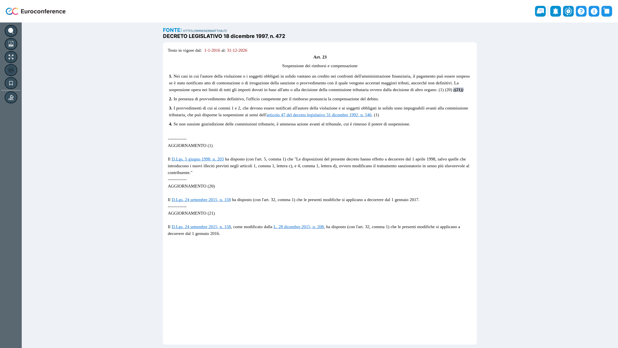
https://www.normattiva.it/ (205, 31)
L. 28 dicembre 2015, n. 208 (299, 226)
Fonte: (173, 30)
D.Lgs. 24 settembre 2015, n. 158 (201, 199)
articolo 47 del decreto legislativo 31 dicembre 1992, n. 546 (319, 114)
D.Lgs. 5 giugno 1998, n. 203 (198, 159)
